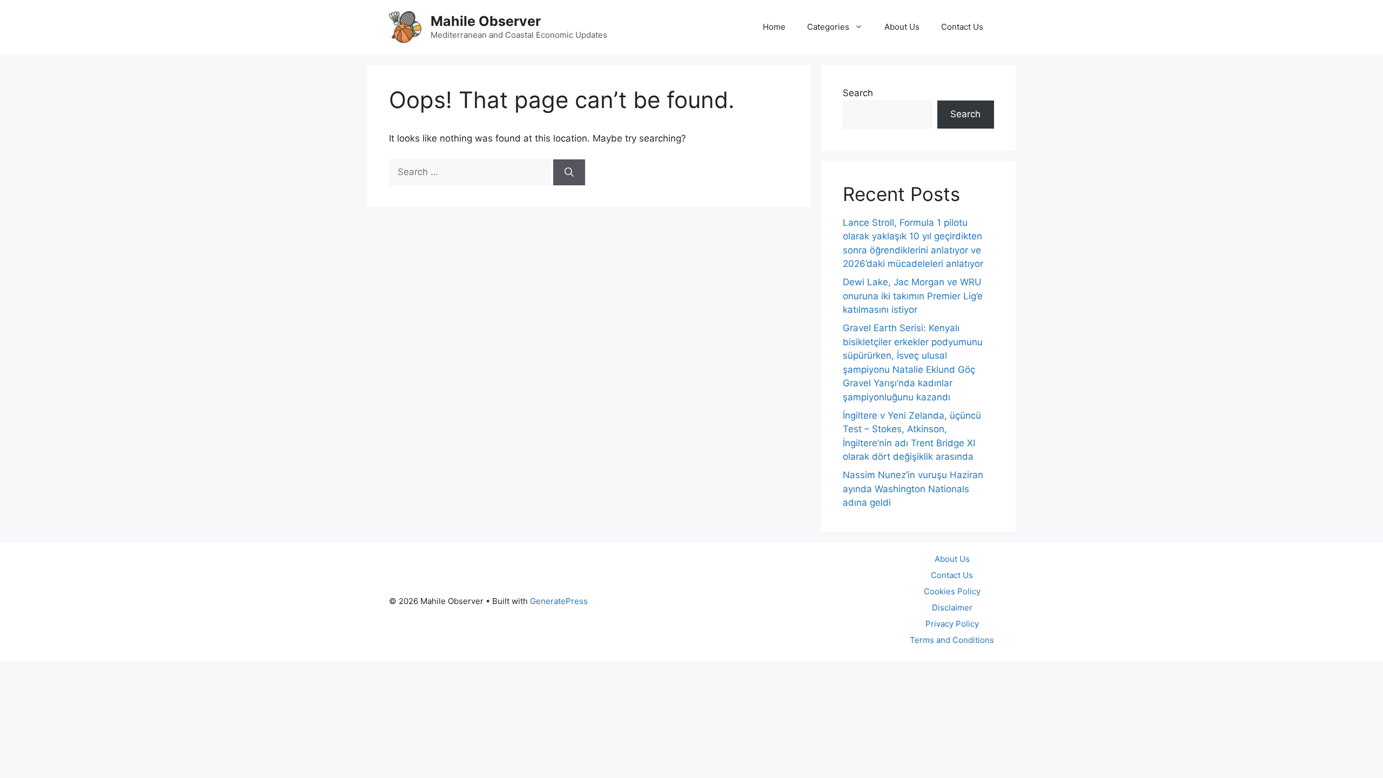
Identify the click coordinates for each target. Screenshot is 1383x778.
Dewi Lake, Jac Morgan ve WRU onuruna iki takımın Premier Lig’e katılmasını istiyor (913, 296)
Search (858, 93)
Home (774, 27)
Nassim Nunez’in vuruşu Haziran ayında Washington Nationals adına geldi (913, 489)
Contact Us (962, 27)
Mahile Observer (486, 21)
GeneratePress (559, 601)
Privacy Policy (952, 624)
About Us (901, 27)
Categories (828, 27)
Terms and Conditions (952, 640)
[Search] (569, 172)
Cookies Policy (952, 591)
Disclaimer (952, 607)
